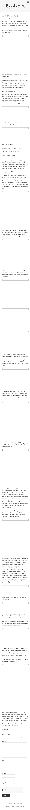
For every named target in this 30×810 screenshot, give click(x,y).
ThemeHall (21, 806)
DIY (7, 729)
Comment (4, 741)
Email (3, 767)
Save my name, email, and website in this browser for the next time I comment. (14, 783)
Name (3, 760)
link (27, 443)
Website (4, 773)
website (6, 75)
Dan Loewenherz (6, 621)
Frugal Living (15, 5)
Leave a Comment (19, 18)
